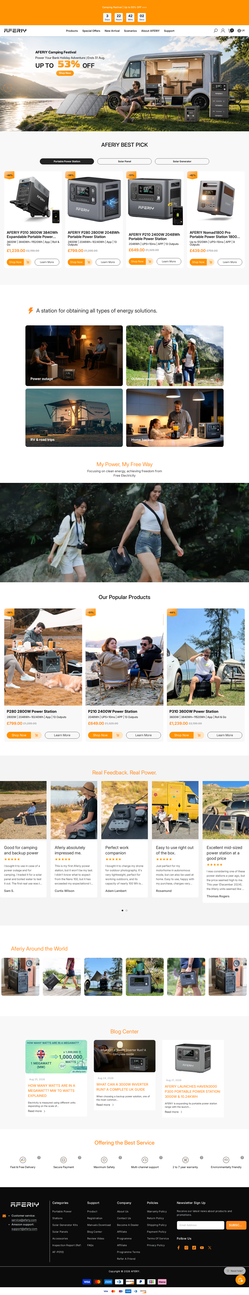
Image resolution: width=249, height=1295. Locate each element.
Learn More (47, 262)
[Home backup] (175, 418)
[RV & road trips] (74, 418)
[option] (74, 839)
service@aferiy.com (24, 1220)
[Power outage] (74, 355)
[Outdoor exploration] (175, 355)
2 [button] (126, 910)
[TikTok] (194, 1248)
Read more (35, 1111)
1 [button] (122, 910)
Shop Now (15, 262)
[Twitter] (210, 1248)
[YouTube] (202, 1248)
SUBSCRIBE (237, 1225)
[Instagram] (186, 1248)
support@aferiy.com (24, 1228)
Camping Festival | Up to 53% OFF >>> (124, 7)
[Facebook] (178, 1248)
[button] (7, 88)
